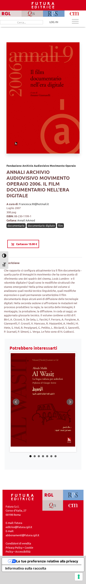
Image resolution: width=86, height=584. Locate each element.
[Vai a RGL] (53, 495)
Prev (16, 402)
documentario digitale (41, 225)
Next (70, 402)
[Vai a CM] (73, 505)
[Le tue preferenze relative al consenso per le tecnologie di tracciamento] (79, 577)
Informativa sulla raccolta (25, 568)
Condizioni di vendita (18, 543)
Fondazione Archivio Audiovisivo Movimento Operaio (41, 165)
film (60, 225)
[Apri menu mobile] (75, 22)
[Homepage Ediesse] (22, 496)
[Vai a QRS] (53, 505)
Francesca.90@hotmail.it (34, 204)
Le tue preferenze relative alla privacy (47, 561)
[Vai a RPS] (73, 495)
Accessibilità (22, 551)
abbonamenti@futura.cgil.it (22, 535)
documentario (16, 225)
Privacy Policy (14, 547)
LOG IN (53, 22)
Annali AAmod (26, 220)
